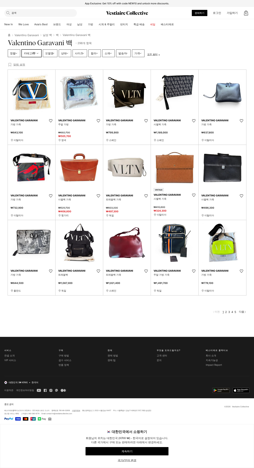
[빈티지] (130, 24)
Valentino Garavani (27, 35)
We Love (23, 24)
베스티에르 (167, 24)
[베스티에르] (176, 24)
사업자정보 (76, 411)
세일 (152, 24)
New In (8, 24)
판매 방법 (113, 355)
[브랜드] (63, 24)
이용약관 (8, 390)
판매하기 (199, 13)
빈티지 (124, 24)
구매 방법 (64, 355)
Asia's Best (41, 24)
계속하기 (127, 451)
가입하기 (232, 13)
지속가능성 (212, 360)
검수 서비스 (65, 360)
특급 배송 (139, 24)
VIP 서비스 (10, 360)
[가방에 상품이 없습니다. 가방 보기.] (246, 13)
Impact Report (214, 365)
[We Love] (31, 24)
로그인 (217, 13)
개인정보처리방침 (25, 390)
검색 (14, 12)
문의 (159, 360)
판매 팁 (112, 360)
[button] (246, 13)
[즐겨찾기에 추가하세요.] (51, 121)
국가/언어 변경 (127, 460)
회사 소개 (211, 355)
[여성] (74, 24)
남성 (79, 24)
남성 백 (47, 35)
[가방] (96, 24)
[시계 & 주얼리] (117, 24)
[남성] (85, 24)
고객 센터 (162, 355)
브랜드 (57, 24)
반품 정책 (64, 365)
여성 (69, 24)
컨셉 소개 (9, 355)
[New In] (15, 24)
